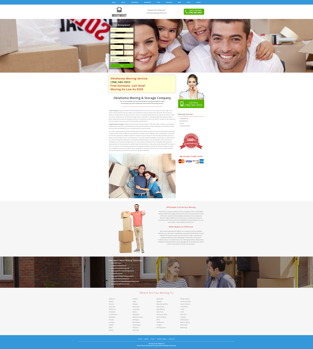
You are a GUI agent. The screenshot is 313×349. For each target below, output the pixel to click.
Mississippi (136, 325)
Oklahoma (160, 322)
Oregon (159, 325)
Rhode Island (184, 299)
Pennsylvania (161, 327)
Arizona (111, 304)
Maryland (136, 314)
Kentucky (136, 307)
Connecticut (113, 314)
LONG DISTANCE (184, 126)
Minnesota (136, 322)
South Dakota (185, 304)
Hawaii (111, 325)
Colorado (112, 312)
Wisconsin (183, 325)
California (112, 309)
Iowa (134, 301)
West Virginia (185, 322)
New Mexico (160, 309)
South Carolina (185, 301)
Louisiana (136, 309)
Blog (153, 339)
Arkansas (112, 307)
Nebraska (159, 299)
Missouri (136, 327)
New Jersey (160, 307)
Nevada (159, 301)
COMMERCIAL (183, 118)
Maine (135, 312)
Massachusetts (138, 317)
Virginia (183, 317)
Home (140, 339)
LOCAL (181, 123)
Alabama (112, 299)
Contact (172, 339)
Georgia (111, 322)
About (146, 339)
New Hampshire (162, 304)
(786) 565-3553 (120, 82)
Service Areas (161, 339)
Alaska (111, 301)
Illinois (111, 330)
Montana (136, 330)
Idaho (111, 327)
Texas (182, 309)
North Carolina (161, 314)
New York (159, 312)
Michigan (136, 320)
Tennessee (184, 307)
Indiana (135, 299)
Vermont (183, 314)
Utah (182, 312)
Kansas (135, 304)
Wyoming (183, 327)
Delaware (112, 317)
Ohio (158, 320)
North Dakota (161, 317)
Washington (184, 320)
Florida (111, 320)
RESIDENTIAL (183, 121)
